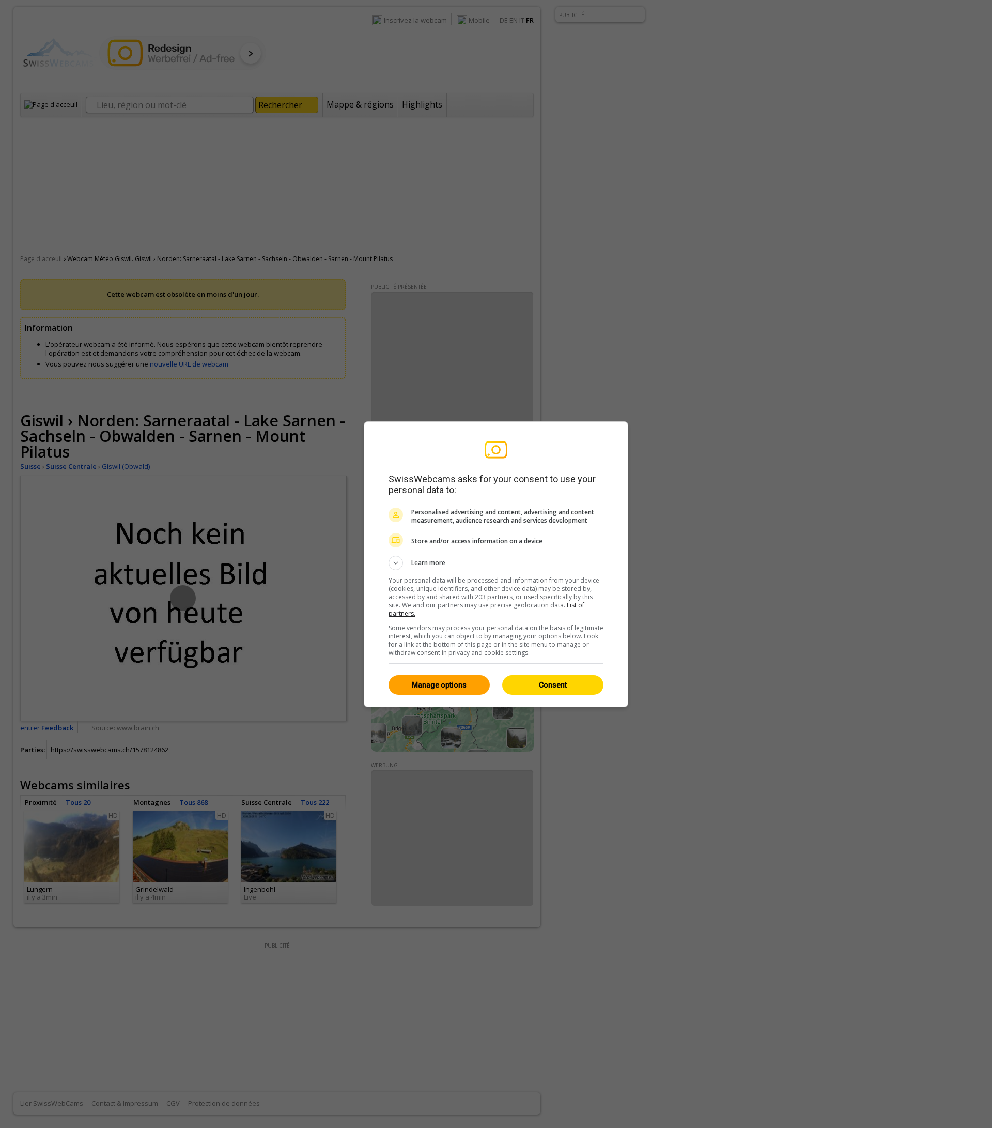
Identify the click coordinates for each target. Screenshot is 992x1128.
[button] (496, 563)
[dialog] (496, 564)
